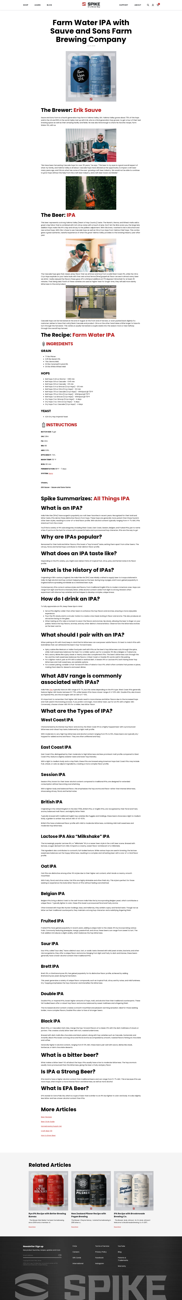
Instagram (99, 1263)
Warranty (122, 1266)
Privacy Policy (101, 1252)
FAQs (75, 1246)
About (137, 5)
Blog (49, 5)
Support (123, 5)
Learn (38, 5)
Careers (76, 1252)
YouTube (121, 1246)
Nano (51, 473)
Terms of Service (102, 1246)
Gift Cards (77, 1257)
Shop (25, 5)
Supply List (57, 1126)
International (78, 1263)
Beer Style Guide (48, 1121)
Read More (32, 1227)
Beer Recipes (46, 1117)
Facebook (99, 1257)
